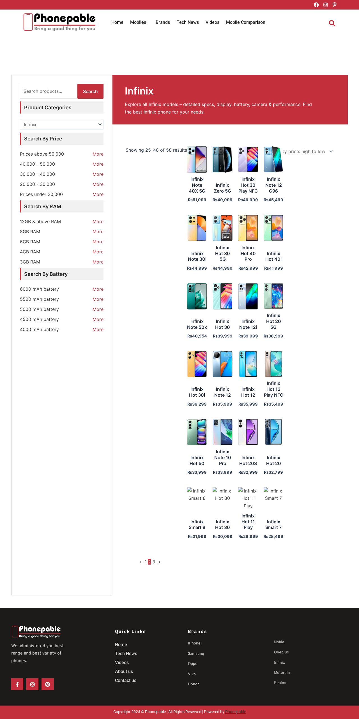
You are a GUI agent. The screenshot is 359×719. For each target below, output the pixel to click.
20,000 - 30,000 (37, 184)
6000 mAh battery (39, 289)
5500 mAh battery (39, 299)
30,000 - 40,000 (37, 174)
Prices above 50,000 (42, 154)
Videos (212, 22)
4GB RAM (30, 252)
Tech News (188, 22)
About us (124, 671)
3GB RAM (30, 262)
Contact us (125, 680)
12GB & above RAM (40, 221)
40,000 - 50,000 (37, 164)
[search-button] (332, 23)
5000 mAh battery (39, 309)
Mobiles (138, 22)
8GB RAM (30, 231)
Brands (163, 22)
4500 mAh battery (39, 319)
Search (90, 91)
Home (117, 22)
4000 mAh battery (39, 329)
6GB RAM (30, 241)
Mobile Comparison (245, 22)
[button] (139, 22)
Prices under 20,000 (41, 194)
